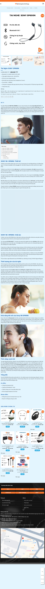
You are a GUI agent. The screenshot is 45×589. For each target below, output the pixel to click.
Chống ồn (18, 94)
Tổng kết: (4, 155)
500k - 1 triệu (33, 8)
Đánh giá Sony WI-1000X (22, 423)
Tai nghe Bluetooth (21, 91)
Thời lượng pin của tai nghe (7, 151)
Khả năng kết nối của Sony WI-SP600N (9, 152)
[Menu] (0, 3)
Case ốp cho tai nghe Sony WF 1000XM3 (7, 447)
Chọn (8, 426)
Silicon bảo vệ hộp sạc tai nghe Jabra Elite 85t (22, 470)
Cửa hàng (17, 8)
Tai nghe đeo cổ (7, 92)
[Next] (42, 33)
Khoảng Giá (25, 8)
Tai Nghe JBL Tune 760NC (37, 423)
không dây (7, 105)
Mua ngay (32, 429)
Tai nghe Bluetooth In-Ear (28, 91)
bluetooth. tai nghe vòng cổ (7, 94)
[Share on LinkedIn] (12, 97)
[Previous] (3, 33)
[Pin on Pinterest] (10, 97)
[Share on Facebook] (4, 97)
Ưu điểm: (5, 156)
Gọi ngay (42, 582)
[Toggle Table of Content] (15, 147)
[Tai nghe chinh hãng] (22, 3)
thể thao (34, 163)
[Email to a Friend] (8, 97)
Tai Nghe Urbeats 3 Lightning (7, 469)
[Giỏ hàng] (43, 4)
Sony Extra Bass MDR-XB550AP (8, 423)
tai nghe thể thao (30, 94)
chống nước (14, 94)
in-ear (5, 169)
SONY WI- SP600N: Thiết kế (7, 148)
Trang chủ (10, 8)
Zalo (42, 571)
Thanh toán (26, 502)
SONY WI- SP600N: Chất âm (7, 149)
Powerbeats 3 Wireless (22, 446)
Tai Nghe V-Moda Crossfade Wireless (37, 447)
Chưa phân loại (12, 91)
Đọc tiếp (22, 426)
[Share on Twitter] (6, 97)
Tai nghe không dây (24, 94)
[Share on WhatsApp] (2, 97)
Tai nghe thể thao (13, 92)
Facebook (42, 575)
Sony (16, 91)
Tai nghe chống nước (37, 91)
